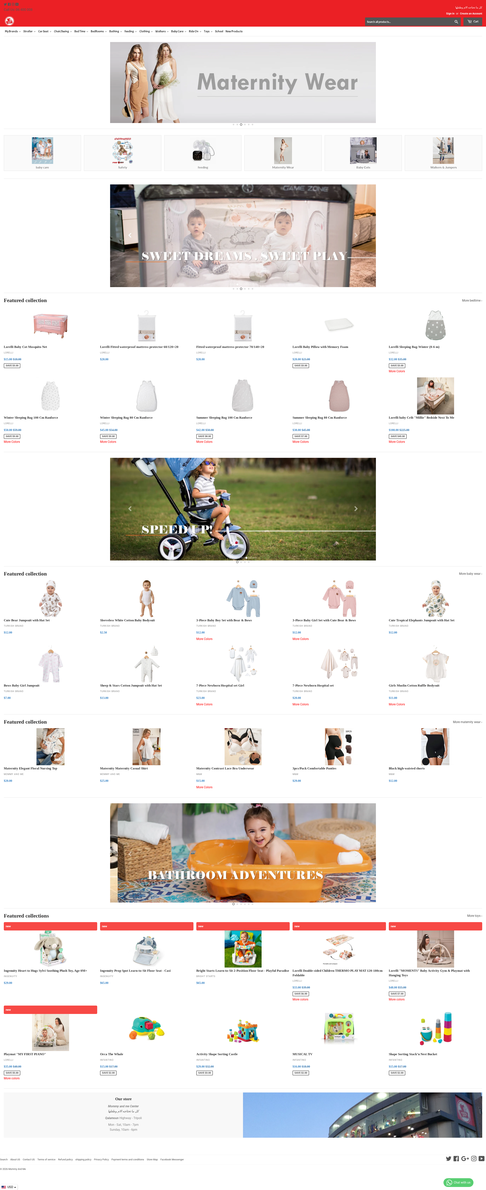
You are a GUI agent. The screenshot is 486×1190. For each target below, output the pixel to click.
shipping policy (83, 1159)
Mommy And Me (17, 1169)
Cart (475, 21)
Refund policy (65, 1159)
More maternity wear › (467, 722)
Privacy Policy (101, 1159)
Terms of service (46, 1159)
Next (476, 81)
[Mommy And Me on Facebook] (10, 4)
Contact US (29, 1159)
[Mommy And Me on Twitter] (6, 4)
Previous (10, 81)
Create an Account (471, 13)
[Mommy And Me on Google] (465, 1160)
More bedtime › (472, 300)
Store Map (152, 1159)
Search (4, 1159)
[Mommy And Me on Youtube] (17, 4)
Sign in (450, 13)
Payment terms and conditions (127, 1159)
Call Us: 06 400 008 (18, 10)
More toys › (474, 916)
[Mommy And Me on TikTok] (482, 1160)
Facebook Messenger (172, 1159)
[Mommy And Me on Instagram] (13, 4)
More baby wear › (470, 574)
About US (15, 1159)
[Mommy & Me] (123, 21)
